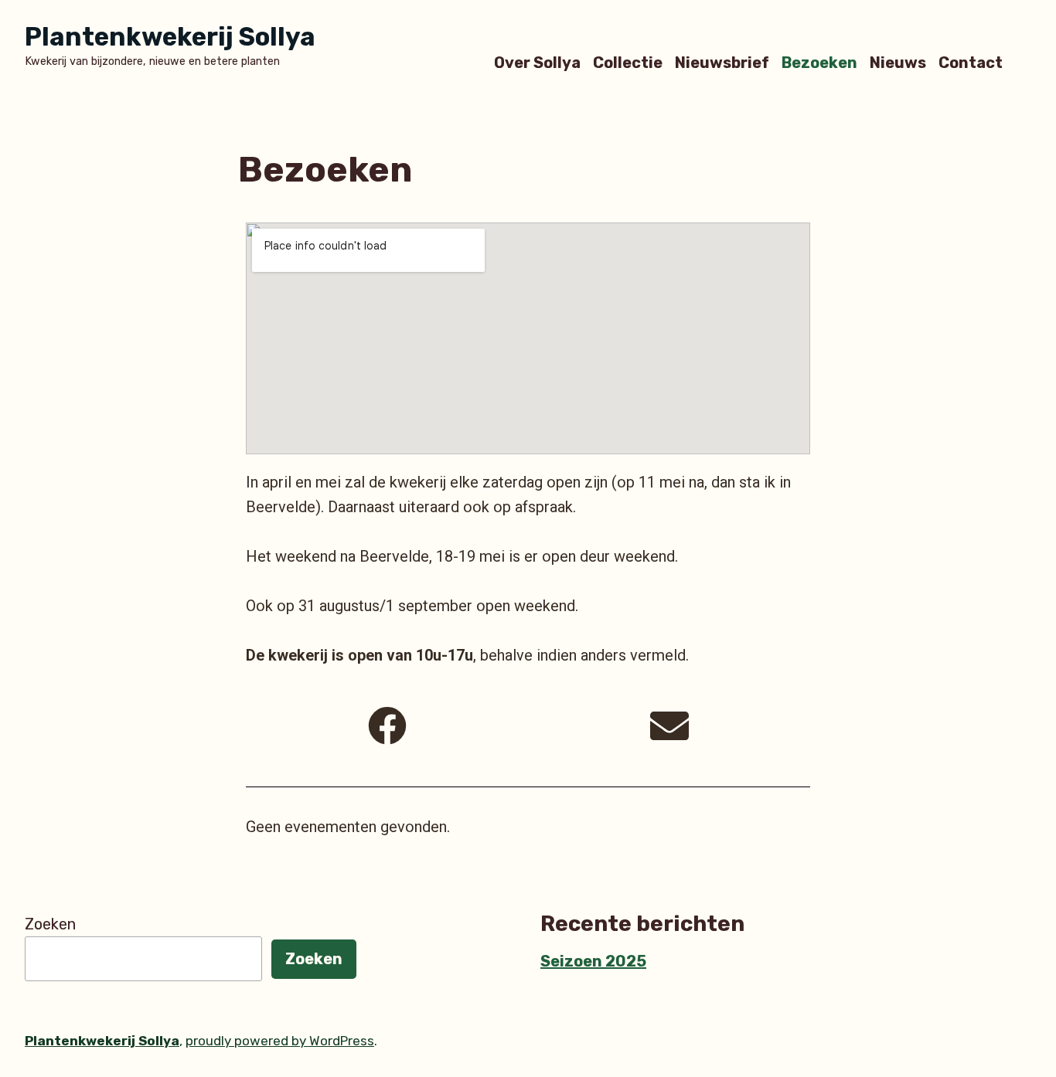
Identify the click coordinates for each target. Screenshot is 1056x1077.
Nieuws (898, 62)
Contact (970, 62)
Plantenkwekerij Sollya (170, 37)
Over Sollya (537, 62)
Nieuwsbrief (722, 62)
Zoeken (50, 924)
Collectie (628, 62)
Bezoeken (819, 62)
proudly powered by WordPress (280, 1040)
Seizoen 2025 (593, 961)
